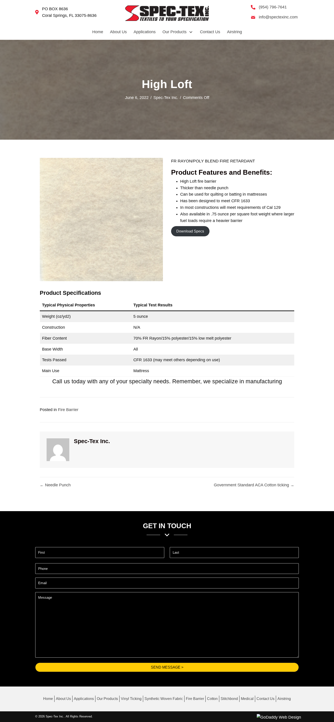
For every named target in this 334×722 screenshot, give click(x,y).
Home (48, 699)
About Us (63, 699)
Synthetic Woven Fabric (164, 699)
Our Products (107, 699)
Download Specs (190, 231)
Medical (247, 699)
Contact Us (265, 699)
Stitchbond (229, 699)
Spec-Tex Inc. (165, 97)
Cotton (212, 699)
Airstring (284, 699)
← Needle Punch (55, 485)
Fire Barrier (68, 409)
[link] (98, 32)
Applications (84, 699)
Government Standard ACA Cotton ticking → (254, 485)
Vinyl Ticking (131, 699)
